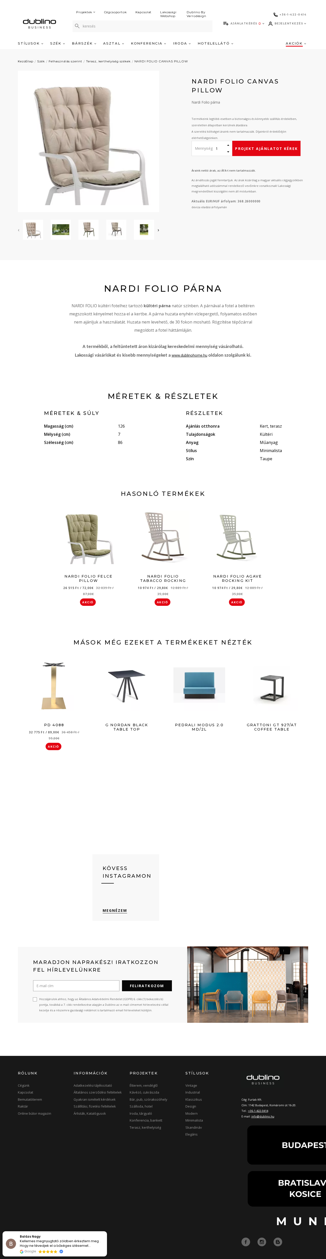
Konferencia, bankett (146, 1120)
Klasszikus (193, 1099)
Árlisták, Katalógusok (90, 1113)
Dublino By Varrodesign (196, 14)
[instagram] (262, 1241)
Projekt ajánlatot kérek (266, 148)
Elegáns (191, 1134)
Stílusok (29, 43)
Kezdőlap (25, 61)
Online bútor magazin (34, 1113)
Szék (56, 43)
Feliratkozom (147, 985)
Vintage (191, 1085)
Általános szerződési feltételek (98, 1092)
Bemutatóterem (30, 1099)
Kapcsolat (143, 12)
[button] (107, 1231)
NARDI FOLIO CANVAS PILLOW (161, 61)
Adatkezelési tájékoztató (93, 1085)
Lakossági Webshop (168, 14)
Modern (191, 1113)
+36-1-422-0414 (258, 1111)
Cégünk (24, 1085)
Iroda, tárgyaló (141, 1113)
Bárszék (83, 43)
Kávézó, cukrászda (144, 1092)
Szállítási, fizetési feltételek (95, 1106)
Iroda (181, 43)
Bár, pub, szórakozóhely (148, 1099)
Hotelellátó (214, 43)
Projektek (84, 12)
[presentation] (18, 230)
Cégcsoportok (115, 12)
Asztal (112, 43)
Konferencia (147, 43)
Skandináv (193, 1127)
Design (190, 1106)
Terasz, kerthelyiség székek (108, 61)
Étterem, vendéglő (144, 1085)
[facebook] (246, 1241)
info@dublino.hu (262, 1116)
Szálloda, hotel (141, 1106)
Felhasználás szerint (65, 61)
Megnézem (115, 910)
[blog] (278, 1241)
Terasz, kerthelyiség (145, 1127)
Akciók (295, 43)
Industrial (192, 1092)
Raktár (23, 1106)
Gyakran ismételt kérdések (95, 1099)
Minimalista (194, 1120)
